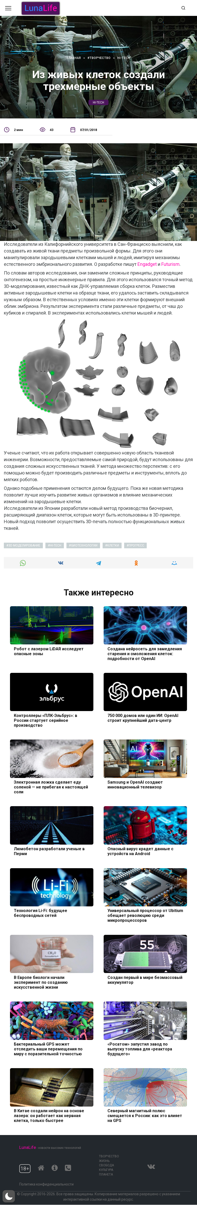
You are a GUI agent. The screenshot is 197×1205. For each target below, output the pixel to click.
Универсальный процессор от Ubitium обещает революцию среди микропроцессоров (145, 915)
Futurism (170, 264)
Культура (106, 1170)
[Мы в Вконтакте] (151, 1165)
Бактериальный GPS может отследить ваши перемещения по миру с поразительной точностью (48, 1049)
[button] (9, 1196)
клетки (113, 545)
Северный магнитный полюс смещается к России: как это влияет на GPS (144, 1115)
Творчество (109, 1156)
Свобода (106, 1165)
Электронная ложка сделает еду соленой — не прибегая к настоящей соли (51, 787)
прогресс (136, 545)
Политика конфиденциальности (46, 1184)
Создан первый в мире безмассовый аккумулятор (144, 980)
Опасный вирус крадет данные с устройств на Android (140, 851)
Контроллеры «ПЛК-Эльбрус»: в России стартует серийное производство (45, 720)
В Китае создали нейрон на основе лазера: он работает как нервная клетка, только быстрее (49, 1115)
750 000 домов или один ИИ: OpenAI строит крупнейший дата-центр (142, 718)
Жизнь (104, 1161)
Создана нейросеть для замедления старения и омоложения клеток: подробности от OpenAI (144, 653)
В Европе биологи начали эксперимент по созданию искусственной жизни (41, 982)
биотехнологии (84, 545)
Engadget (147, 264)
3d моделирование (24, 545)
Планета (106, 1174)
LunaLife (27, 1147)
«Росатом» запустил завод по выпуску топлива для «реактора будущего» (139, 1049)
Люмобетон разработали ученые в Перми (49, 851)
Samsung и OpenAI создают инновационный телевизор (135, 784)
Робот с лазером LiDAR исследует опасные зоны (49, 651)
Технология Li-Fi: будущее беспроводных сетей (40, 913)
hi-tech (98, 102)
